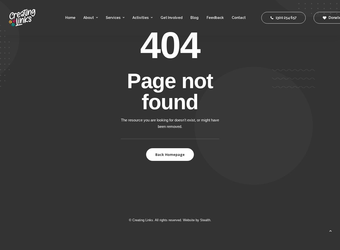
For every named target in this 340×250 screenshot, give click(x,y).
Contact (239, 18)
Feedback (215, 18)
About (88, 18)
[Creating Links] (22, 17)
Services (113, 18)
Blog (194, 18)
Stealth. (205, 220)
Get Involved (171, 18)
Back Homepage (170, 154)
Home (70, 18)
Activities (140, 18)
